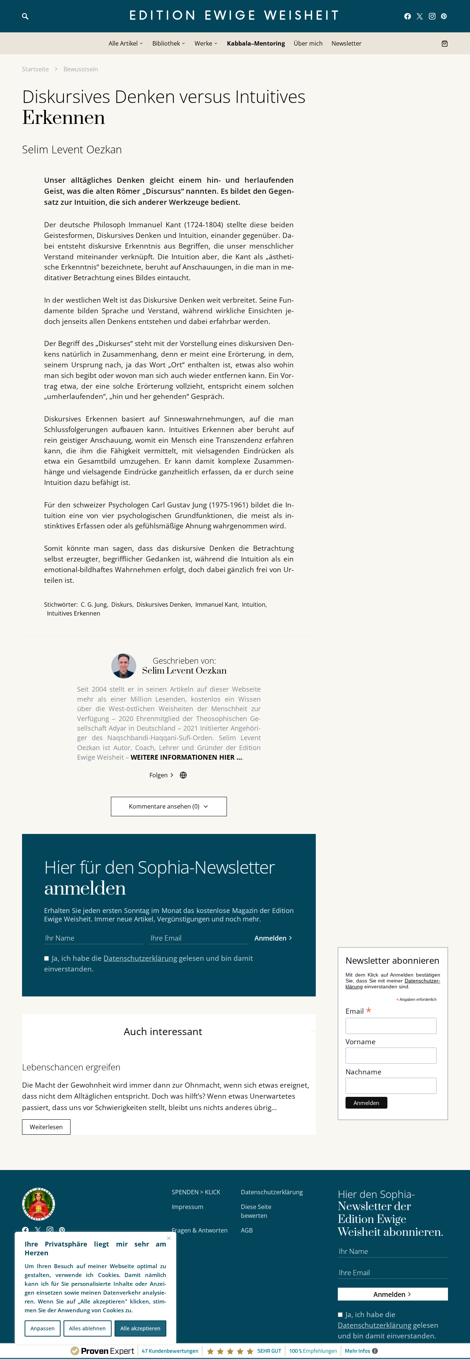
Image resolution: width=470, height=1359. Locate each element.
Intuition (253, 604)
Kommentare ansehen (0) (164, 806)
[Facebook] (407, 16)
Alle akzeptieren (140, 1328)
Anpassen (42, 1328)
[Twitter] (419, 16)
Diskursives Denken (164, 604)
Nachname (364, 1072)
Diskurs (121, 604)
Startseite (35, 69)
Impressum (187, 1207)
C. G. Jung (94, 604)
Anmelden (270, 937)
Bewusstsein (81, 69)
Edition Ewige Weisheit (235, 16)
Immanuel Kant (216, 604)
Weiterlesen (46, 1127)
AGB (247, 1230)
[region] (95, 1288)
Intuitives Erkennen (73, 613)
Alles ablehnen (87, 1328)
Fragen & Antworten (200, 1230)
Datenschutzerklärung (140, 958)
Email (359, 1010)
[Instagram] (432, 16)
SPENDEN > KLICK (196, 1192)
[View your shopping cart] (444, 43)
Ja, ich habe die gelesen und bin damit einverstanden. (148, 963)
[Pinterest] (443, 16)
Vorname (361, 1041)
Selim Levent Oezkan (72, 149)
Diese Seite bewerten (256, 1211)
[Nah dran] (168, 1238)
